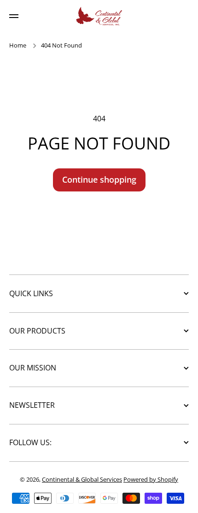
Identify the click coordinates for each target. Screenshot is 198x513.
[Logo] (99, 16)
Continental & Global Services (82, 479)
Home (17, 45)
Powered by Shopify (150, 479)
